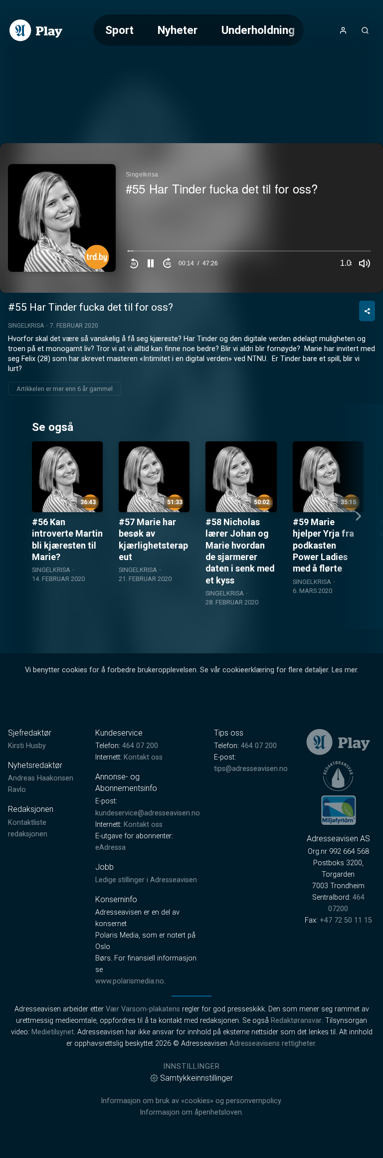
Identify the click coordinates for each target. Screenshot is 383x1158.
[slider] (249, 253)
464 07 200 (140, 746)
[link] (36, 30)
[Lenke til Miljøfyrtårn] (338, 810)
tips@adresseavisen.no (251, 769)
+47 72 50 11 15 (346, 920)
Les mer (344, 670)
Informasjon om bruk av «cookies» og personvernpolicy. (191, 1101)
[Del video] (367, 311)
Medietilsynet (52, 1032)
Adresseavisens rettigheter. (273, 1043)
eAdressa (110, 847)
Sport (119, 29)
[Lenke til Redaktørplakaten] (338, 776)
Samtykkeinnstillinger (196, 1078)
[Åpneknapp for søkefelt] (365, 30)
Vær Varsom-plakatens (143, 1009)
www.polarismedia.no (129, 981)
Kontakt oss (143, 757)
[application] (191, 218)
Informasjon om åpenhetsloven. (191, 1112)
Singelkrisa (26, 325)
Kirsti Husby (27, 746)
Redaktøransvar (296, 1020)
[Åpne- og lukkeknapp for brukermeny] (343, 30)
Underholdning (258, 29)
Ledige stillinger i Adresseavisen (146, 880)
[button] (151, 263)
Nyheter (177, 29)
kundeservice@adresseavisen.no (147, 813)
